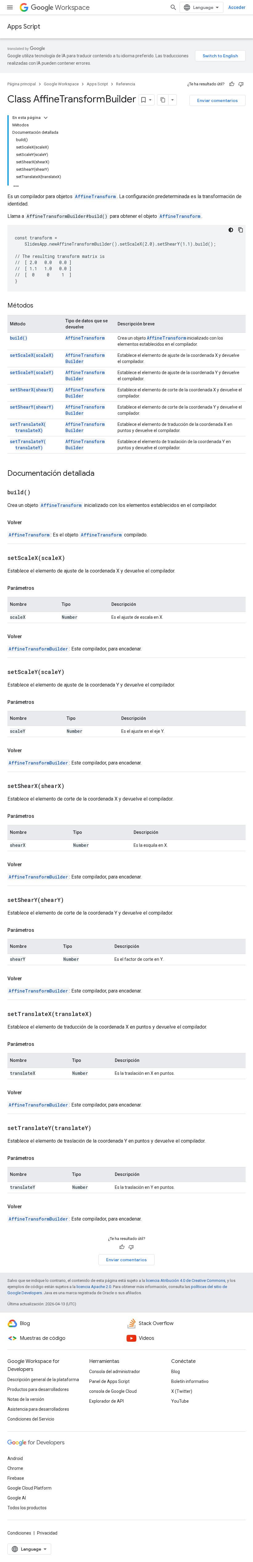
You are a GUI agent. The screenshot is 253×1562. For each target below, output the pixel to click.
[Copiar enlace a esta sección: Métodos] (39, 306)
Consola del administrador (114, 1371)
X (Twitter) (181, 1391)
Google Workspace (61, 84)
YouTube (180, 1401)
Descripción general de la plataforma (43, 1379)
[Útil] (231, 84)
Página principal (21, 84)
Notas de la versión (25, 1399)
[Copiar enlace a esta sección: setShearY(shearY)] (71, 900)
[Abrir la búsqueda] (173, 7)
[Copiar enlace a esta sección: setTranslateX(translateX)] (99, 1014)
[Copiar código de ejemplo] (241, 230)
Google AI (16, 1497)
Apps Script (23, 27)
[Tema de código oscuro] (231, 230)
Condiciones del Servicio (30, 1419)
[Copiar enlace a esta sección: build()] (38, 492)
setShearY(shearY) (32, 407)
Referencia (125, 84)
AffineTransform (95, 196)
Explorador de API (106, 1401)
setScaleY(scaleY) (32, 372)
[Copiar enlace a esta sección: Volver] (28, 522)
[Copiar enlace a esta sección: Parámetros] (40, 588)
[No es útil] (241, 84)
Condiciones (19, 1533)
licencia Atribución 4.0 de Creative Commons (185, 1280)
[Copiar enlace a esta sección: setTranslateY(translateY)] (99, 1128)
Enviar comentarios (217, 100)
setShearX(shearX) (32, 390)
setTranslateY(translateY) (28, 444)
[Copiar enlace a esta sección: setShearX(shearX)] (72, 786)
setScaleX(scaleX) (32, 355)
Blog (175, 1371)
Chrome (15, 1468)
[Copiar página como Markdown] (162, 100)
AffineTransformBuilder (38, 649)
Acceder (237, 7)
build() (18, 338)
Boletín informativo (190, 1381)
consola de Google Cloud (113, 1391)
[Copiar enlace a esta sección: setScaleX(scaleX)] (73, 558)
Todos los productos (27, 1507)
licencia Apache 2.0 (94, 1286)
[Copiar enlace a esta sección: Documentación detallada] (100, 474)
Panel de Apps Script (109, 1381)
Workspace (72, 7)
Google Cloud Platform (29, 1488)
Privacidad (47, 1533)
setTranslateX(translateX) (28, 427)
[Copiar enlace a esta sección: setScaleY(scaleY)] (72, 672)
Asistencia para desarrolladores (38, 1409)
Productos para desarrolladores (38, 1389)
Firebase (15, 1478)
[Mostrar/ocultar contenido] (45, 117)
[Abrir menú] (10, 7)
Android (15, 1458)
